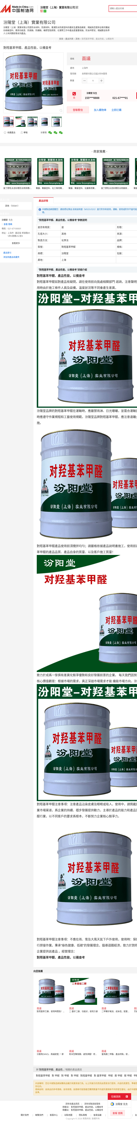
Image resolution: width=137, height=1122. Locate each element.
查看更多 (16, 243)
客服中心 (54, 1115)
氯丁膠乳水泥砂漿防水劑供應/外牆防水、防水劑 (24, 188)
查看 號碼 (8, 224)
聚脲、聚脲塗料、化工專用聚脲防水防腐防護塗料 (58, 188)
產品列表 (69, 38)
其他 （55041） (12, 205)
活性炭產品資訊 (72, 1103)
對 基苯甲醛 (100, 1075)
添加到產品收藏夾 (11, 257)
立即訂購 (116, 109)
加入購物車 (100, 109)
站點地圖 (68, 1115)
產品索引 (7, 252)
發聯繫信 (78, 109)
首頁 (61, 38)
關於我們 (25, 1115)
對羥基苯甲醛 (43, 1075)
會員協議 (97, 1115)
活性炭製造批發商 (92, 1103)
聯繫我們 (39, 1115)
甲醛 (110, 1075)
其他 (78, 38)
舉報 (26, 132)
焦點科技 (87, 1118)
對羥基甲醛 (86, 1075)
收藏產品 (11, 132)
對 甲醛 (55, 1075)
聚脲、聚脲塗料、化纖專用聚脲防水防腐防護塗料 (90, 188)
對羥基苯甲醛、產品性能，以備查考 (87, 1107)
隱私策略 (83, 1115)
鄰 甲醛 (118, 1075)
